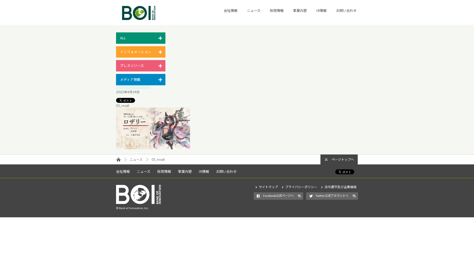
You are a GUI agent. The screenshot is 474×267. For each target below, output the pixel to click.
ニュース (253, 10)
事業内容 (300, 10)
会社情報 (230, 10)
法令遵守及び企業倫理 (340, 187)
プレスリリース (132, 66)
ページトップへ (343, 159)
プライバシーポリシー (301, 187)
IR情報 (321, 10)
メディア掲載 (130, 79)
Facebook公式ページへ (278, 196)
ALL (123, 38)
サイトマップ (268, 187)
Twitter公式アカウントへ (332, 196)
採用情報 (277, 10)
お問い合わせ (346, 10)
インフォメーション (135, 52)
